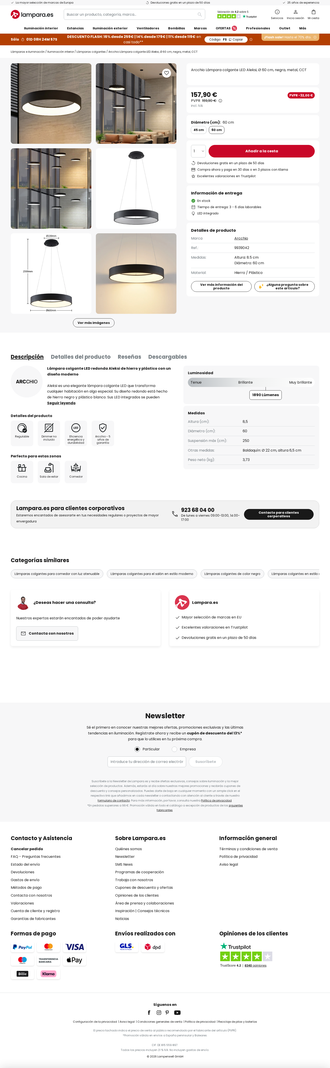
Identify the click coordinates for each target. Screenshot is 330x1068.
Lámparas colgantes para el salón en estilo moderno (152, 574)
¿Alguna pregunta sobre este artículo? (287, 286)
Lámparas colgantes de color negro (232, 574)
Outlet (284, 28)
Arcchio (241, 238)
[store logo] (32, 14)
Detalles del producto (81, 356)
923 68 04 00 (197, 510)
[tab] (27, 357)
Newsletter (125, 856)
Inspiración (124, 910)
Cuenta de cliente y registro (35, 910)
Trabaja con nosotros (134, 879)
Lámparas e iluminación (28, 52)
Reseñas (129, 356)
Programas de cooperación (139, 872)
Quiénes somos (128, 849)
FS (226, 39)
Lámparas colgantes (91, 52)
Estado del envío (25, 864)
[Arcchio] (27, 381)
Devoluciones (22, 872)
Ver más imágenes (94, 323)
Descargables (167, 356)
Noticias (122, 918)
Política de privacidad (216, 800)
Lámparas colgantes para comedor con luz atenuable (57, 574)
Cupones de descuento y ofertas (144, 887)
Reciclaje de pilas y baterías (237, 1022)
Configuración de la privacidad (95, 1022)
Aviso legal (228, 864)
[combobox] (134, 14)
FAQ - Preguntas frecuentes (36, 856)
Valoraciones (22, 903)
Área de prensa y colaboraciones (144, 903)
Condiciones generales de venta (159, 1022)
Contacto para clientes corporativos (279, 514)
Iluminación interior (60, 52)
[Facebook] (152, 1013)
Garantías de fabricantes (33, 918)
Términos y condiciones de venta (248, 849)
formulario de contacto (114, 800)
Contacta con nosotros (31, 895)
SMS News (124, 864)
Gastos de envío (25, 879)
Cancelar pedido (27, 849)
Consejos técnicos (153, 910)
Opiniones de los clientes (137, 895)
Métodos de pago (26, 887)
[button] (51, 188)
